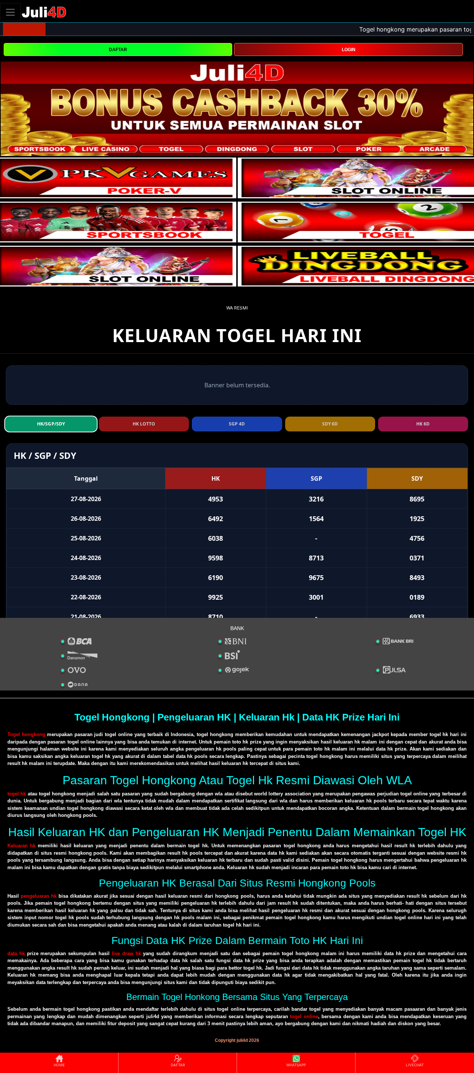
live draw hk (126, 953)
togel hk (16, 794)
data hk (16, 953)
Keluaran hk (21, 845)
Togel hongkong (26, 734)
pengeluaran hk (39, 896)
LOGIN (349, 49)
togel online (304, 1016)
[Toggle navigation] (10, 12)
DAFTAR (118, 49)
